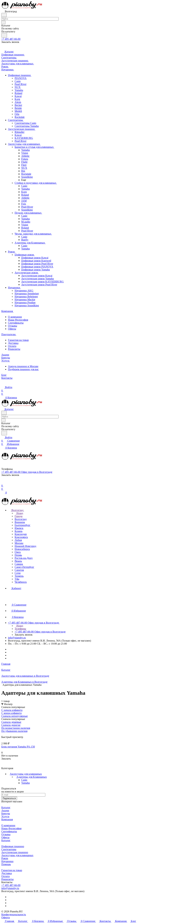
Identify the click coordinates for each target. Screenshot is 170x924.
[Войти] (2, 482)
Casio (24, 779)
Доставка (13, 343)
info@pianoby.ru (17, 637)
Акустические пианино (14, 852)
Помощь (6, 864)
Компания (7, 819)
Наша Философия (18, 319)
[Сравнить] (3, 765)
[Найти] (4, 35)
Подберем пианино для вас (23, 369)
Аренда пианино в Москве (23, 366)
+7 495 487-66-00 (10, 39)
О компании (15, 316)
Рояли (4, 858)
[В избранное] (2, 762)
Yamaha (25, 782)
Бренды (5, 813)
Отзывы (12, 325)
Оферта (5, 917)
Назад (19, 513)
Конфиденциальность (13, 914)
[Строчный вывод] (4, 734)
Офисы (12, 328)
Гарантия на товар (18, 340)
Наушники (7, 861)
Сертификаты (16, 322)
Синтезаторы (8, 849)
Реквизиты (14, 349)
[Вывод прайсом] (7, 734)
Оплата (12, 346)
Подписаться (9, 798)
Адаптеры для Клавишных (31, 776)
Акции (5, 810)
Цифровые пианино (12, 846)
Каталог (5, 807)
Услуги (5, 816)
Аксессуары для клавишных (26, 773)
